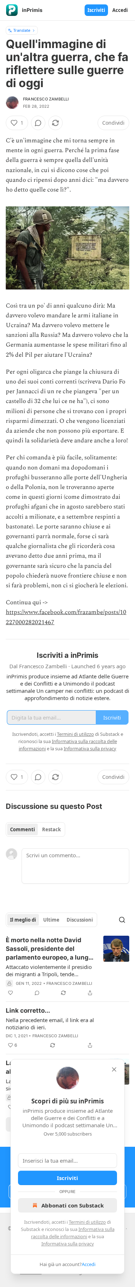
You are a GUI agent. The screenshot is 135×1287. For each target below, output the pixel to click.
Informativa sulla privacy (67, 1243)
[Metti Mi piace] (10, 992)
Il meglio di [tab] (23, 920)
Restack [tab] (51, 829)
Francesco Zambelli (46, 99)
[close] (114, 1069)
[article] (67, 966)
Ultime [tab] (51, 920)
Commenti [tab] (22, 829)
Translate (21, 30)
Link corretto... (28, 1010)
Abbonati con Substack (72, 1205)
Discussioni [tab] (80, 920)
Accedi (120, 10)
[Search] (122, 920)
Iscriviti (96, 10)
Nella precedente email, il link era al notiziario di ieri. (50, 1023)
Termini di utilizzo (87, 1222)
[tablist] (35, 829)
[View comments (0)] (38, 123)
